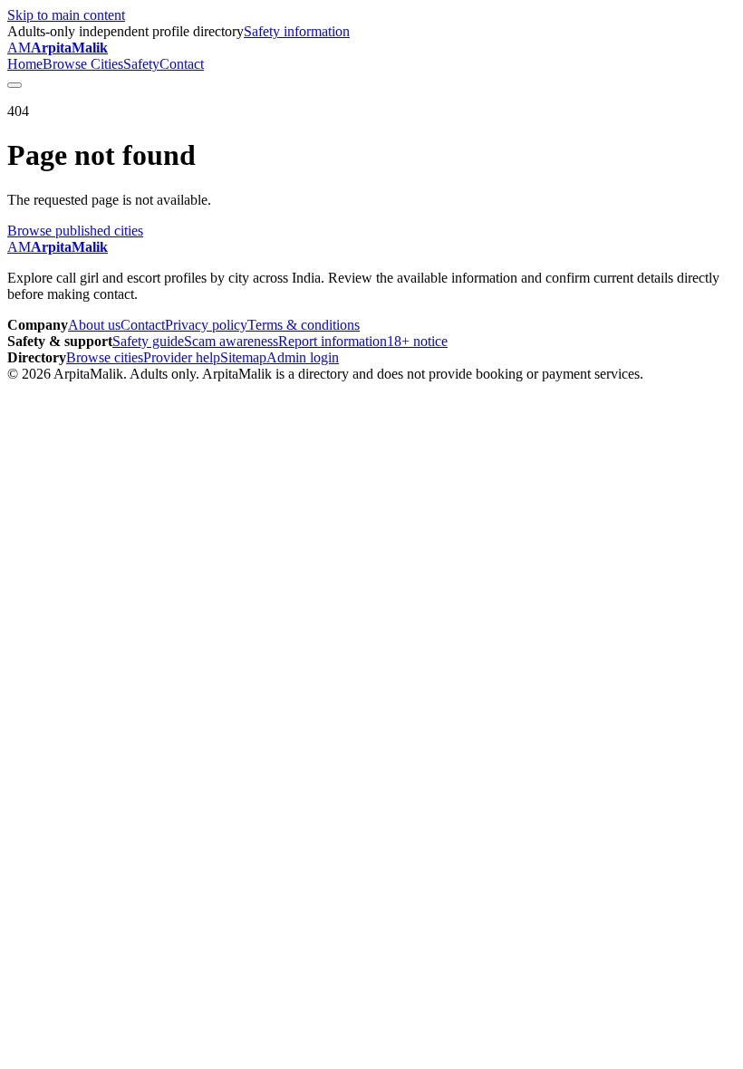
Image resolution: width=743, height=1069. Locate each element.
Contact (181, 64)
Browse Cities (83, 64)
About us (94, 324)
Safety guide (148, 341)
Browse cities (104, 357)
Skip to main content (66, 15)
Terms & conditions (303, 324)
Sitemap (243, 357)
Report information (332, 341)
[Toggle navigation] (14, 85)
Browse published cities (75, 230)
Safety (141, 64)
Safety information (297, 31)
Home (25, 64)
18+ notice (417, 341)
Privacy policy (206, 324)
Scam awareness (231, 341)
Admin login (302, 357)
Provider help (181, 357)
